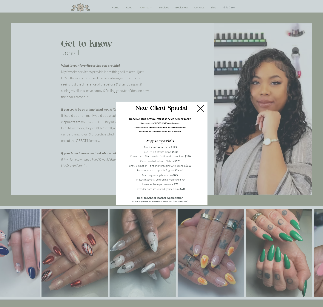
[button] (200, 108)
